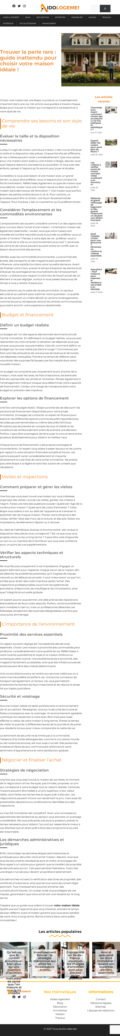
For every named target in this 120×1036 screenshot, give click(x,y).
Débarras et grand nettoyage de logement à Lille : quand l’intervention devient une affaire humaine (97, 209)
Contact (101, 999)
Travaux (106, 17)
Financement (49, 23)
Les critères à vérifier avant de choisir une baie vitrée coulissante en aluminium (96, 173)
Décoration (42, 17)
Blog (27, 17)
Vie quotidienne (27, 23)
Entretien (60, 17)
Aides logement (11, 17)
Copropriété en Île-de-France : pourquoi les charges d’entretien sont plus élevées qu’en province (75, 965)
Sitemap (100, 1006)
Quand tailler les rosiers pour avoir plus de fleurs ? (96, 146)
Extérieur (8, 23)
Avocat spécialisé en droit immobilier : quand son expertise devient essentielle (106, 962)
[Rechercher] (105, 8)
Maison (92, 17)
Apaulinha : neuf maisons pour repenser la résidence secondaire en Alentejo (96, 279)
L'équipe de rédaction (100, 1010)
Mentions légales (100, 1003)
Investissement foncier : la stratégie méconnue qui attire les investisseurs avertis (44, 961)
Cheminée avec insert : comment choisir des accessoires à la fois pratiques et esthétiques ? (97, 118)
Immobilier (77, 17)
